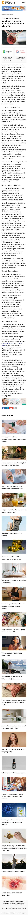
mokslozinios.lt (20, 903)
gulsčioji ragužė (8, 343)
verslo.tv (13, 901)
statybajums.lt (6, 901)
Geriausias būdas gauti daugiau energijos (14, 871)
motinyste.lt (14, 905)
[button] (22, 2)
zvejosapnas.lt (6, 905)
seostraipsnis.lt (21, 905)
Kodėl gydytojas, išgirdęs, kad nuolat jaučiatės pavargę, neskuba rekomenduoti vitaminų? (14, 439)
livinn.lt (24, 908)
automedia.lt (6, 903)
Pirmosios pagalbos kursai (14, 908)
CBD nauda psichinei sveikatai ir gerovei (13, 773)
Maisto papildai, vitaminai (7, 14)
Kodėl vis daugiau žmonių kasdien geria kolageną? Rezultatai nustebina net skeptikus (13, 606)
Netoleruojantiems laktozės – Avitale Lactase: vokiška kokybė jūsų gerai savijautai (12, 796)
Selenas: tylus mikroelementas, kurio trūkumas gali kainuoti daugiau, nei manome (12, 822)
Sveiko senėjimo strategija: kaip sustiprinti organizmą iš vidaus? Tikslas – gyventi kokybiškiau (14, 702)
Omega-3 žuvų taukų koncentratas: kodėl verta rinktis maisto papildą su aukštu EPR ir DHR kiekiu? (14, 848)
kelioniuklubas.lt (20, 901)
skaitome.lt (13, 903)
